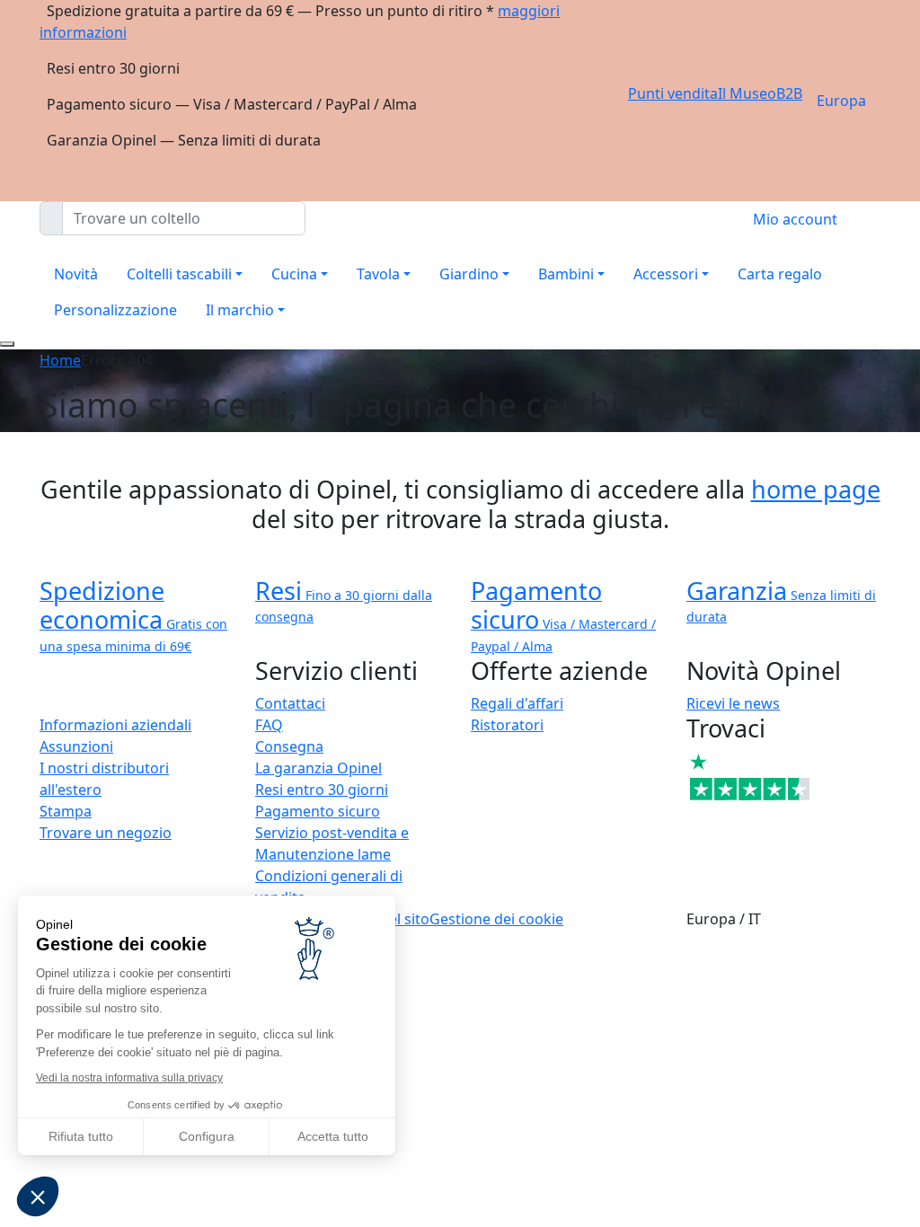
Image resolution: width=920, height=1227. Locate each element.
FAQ (269, 725)
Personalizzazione (115, 310)
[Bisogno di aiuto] (7, 344)
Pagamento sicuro (317, 811)
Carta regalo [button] (780, 274)
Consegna (289, 746)
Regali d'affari (517, 703)
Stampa (66, 811)
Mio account (795, 219)
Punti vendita (673, 93)
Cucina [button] (294, 274)
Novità (76, 274)
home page (815, 489)
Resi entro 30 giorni (321, 789)
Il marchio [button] (240, 310)
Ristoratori (507, 725)
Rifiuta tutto (81, 1136)
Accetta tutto (332, 1136)
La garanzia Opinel (318, 768)
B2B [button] (789, 93)
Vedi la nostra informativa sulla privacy (129, 1078)
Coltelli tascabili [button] (179, 274)
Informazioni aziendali (115, 725)
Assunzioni (76, 746)
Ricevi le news (733, 703)
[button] (37, 1196)
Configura (206, 1136)
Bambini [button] (566, 274)
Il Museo (747, 93)
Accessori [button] (665, 274)
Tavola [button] (378, 274)
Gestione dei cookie (496, 919)
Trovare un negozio (106, 833)
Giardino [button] (469, 274)
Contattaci (290, 703)
